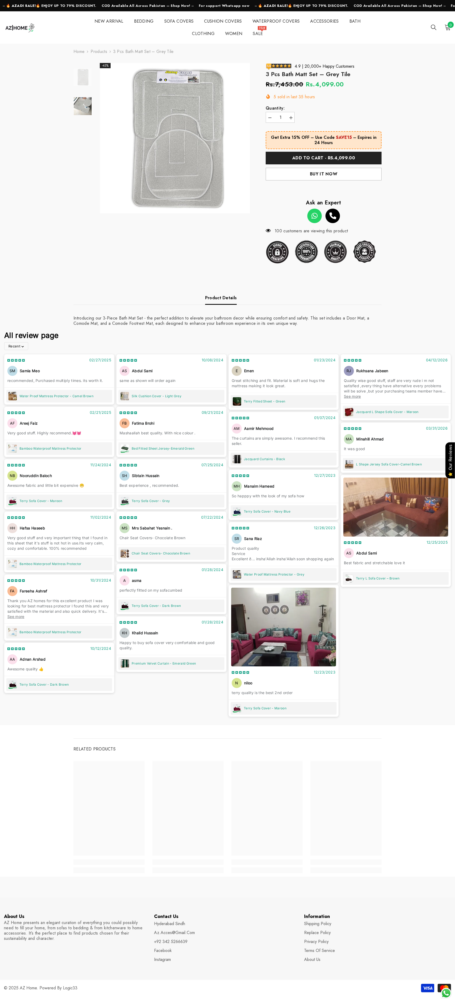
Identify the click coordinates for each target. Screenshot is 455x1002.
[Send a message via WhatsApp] (446, 993)
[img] (16, 360)
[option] (175, 138)
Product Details (221, 298)
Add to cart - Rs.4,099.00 (323, 158)
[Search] (433, 27)
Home (79, 51)
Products (99, 51)
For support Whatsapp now (224, 5)
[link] (109, 862)
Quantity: (275, 108)
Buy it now (323, 174)
